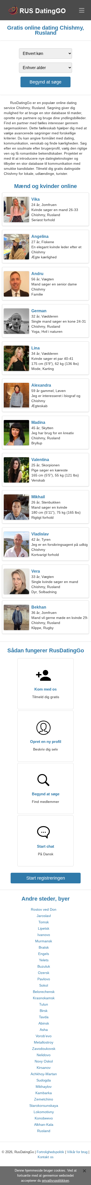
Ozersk (43, 973)
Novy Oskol (44, 1061)
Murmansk (43, 941)
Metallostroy (43, 1042)
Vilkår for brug (77, 1152)
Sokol (43, 985)
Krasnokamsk (44, 998)
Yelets (44, 960)
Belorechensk (44, 992)
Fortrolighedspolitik (50, 1152)
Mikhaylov (44, 1087)
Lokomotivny (44, 1112)
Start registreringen (45, 878)
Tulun (43, 1004)
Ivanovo (43, 935)
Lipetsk (43, 928)
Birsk (44, 1011)
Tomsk (43, 922)
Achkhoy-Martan (44, 1074)
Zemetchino (43, 1099)
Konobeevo (44, 1118)
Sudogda (43, 1080)
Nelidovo (44, 1055)
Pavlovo (43, 979)
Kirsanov (44, 1068)
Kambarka (43, 1093)
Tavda (44, 1017)
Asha (44, 1030)
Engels (43, 954)
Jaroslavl (44, 916)
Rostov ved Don (43, 909)
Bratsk (44, 947)
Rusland (43, 1131)
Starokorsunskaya (43, 1106)
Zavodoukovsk (43, 1049)
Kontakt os (46, 1157)
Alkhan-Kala (43, 1124)
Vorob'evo (44, 1036)
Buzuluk (43, 966)
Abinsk (43, 1023)
